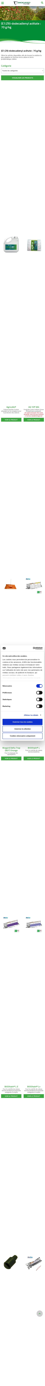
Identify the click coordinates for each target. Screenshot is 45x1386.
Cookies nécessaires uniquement (22, 736)
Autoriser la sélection (22, 729)
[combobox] (22, 70)
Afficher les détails (31, 715)
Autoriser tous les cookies (23, 722)
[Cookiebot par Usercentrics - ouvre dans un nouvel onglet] (32, 648)
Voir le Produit (11, 420)
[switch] (39, 692)
